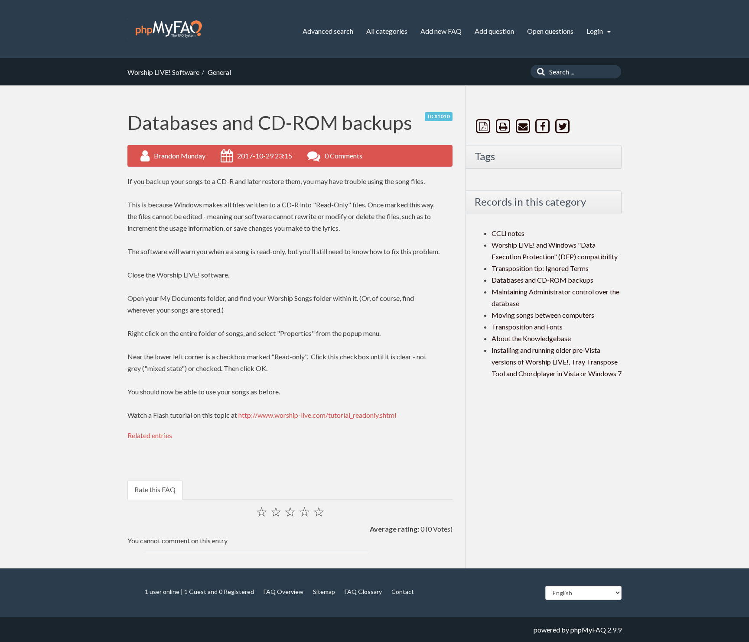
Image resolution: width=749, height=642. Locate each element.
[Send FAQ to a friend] (524, 126)
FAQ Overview (283, 591)
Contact (402, 591)
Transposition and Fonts (527, 327)
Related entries (149, 435)
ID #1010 (438, 116)
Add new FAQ (441, 31)
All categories (386, 31)
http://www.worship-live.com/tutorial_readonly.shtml (317, 415)
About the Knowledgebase (531, 338)
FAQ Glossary (363, 591)
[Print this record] (504, 126)
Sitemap (324, 591)
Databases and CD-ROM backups (542, 280)
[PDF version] (484, 126)
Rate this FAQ (155, 489)
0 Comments (343, 156)
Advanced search (328, 31)
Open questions (550, 31)
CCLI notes (508, 233)
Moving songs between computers (543, 315)
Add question (494, 31)
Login (595, 31)
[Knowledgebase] (168, 29)
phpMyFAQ (588, 630)
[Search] (539, 71)
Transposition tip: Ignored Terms (540, 268)
